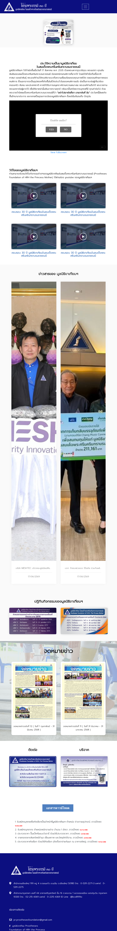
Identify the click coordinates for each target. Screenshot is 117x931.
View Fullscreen (58, 152)
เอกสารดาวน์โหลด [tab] (57, 808)
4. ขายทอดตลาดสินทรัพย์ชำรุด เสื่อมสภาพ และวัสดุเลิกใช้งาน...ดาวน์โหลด (49, 837)
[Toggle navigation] (85, 7)
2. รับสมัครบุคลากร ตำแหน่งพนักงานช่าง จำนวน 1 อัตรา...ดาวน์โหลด (47, 829)
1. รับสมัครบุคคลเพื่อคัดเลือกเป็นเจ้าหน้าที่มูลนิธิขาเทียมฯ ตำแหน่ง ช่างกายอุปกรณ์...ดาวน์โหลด (58, 821)
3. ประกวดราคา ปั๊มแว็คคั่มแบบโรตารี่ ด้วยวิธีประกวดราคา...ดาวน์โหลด (47, 833)
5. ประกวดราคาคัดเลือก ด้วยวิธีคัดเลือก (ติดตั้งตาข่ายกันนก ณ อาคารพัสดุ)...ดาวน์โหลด (56, 841)
